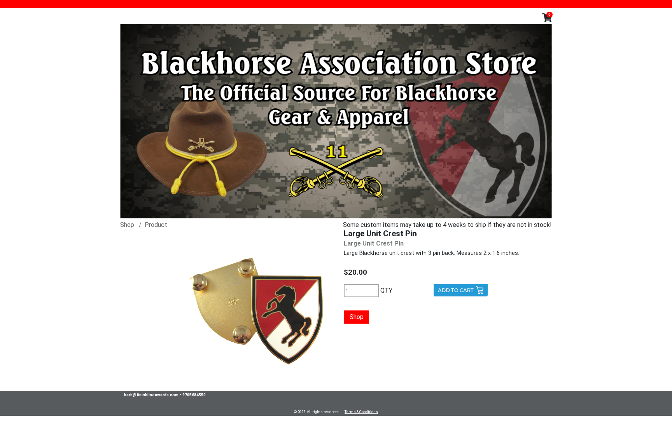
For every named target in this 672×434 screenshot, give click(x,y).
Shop (127, 224)
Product (156, 224)
